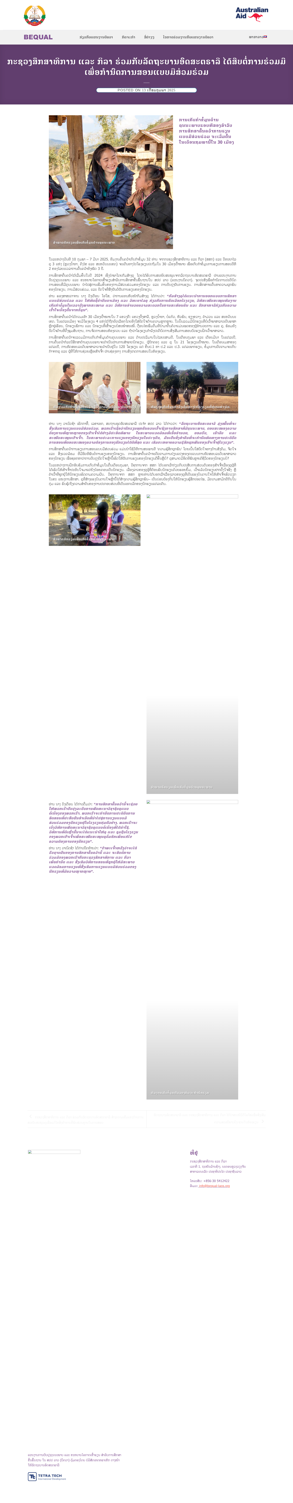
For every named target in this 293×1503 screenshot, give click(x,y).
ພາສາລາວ (256, 37)
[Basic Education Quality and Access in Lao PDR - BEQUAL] (52, 15)
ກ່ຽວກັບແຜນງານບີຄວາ (96, 37)
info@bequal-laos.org (214, 1186)
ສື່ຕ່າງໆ (149, 37)
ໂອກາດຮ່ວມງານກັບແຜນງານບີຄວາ (188, 37)
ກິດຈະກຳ (128, 37)
